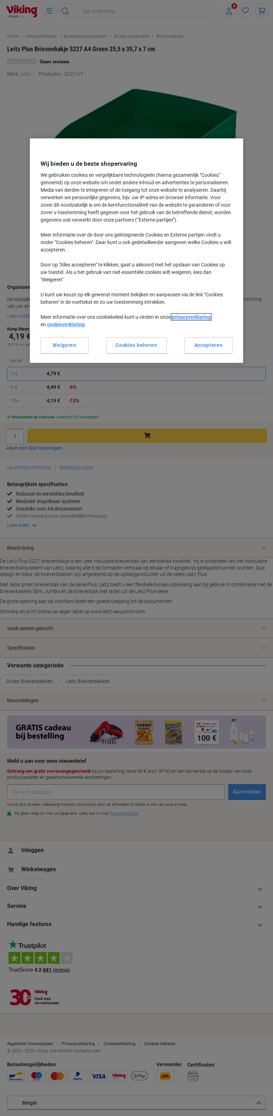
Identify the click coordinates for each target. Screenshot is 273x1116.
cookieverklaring (66, 324)
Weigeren (64, 345)
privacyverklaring (191, 317)
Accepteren (208, 345)
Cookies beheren (136, 345)
